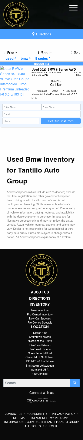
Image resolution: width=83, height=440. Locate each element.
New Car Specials (40, 318)
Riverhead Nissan (39, 345)
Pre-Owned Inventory (40, 314)
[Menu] (73, 8)
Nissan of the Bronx (40, 341)
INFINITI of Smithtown (40, 361)
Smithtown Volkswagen (40, 365)
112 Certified (39, 374)
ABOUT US (40, 292)
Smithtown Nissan (40, 337)
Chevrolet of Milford (40, 353)
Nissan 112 (40, 333)
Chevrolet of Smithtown (40, 357)
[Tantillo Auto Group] (16, 14)
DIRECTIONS (39, 298)
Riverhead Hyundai (40, 349)
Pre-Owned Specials (39, 322)
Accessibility (38, 414)
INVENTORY (40, 304)
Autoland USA (40, 369)
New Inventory (40, 310)
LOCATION (40, 327)
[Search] (75, 383)
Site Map (20, 418)
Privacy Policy (64, 414)
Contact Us (14, 414)
